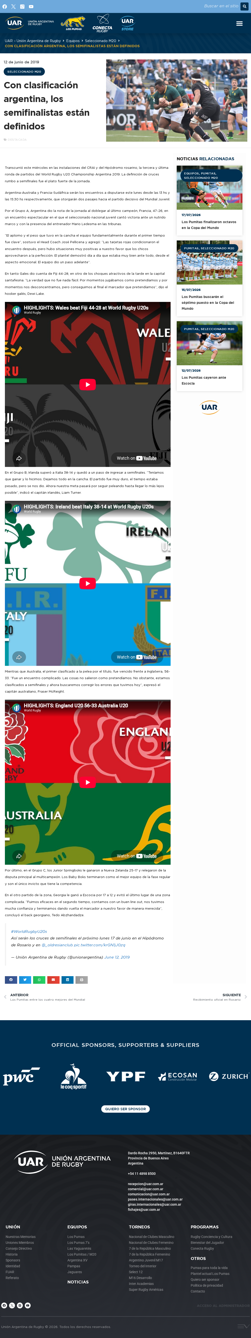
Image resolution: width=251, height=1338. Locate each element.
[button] (244, 6)
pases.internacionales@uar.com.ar (155, 1199)
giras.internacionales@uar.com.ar (154, 1204)
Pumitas (208, 173)
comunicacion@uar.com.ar (149, 1194)
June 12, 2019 (117, 957)
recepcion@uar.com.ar (145, 1184)
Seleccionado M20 (100, 41)
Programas (205, 1226)
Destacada (17, 139)
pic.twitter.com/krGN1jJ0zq (99, 945)
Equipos (73, 41)
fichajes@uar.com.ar (144, 1210)
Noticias (78, 1282)
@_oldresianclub (57, 945)
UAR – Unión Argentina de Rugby (33, 41)
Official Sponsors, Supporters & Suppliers (125, 1045)
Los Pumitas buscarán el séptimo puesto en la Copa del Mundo (208, 302)
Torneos (139, 1226)
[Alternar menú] (239, 23)
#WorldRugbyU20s (29, 931)
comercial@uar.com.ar (145, 1189)
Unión (13, 1226)
